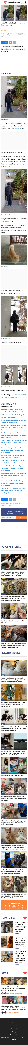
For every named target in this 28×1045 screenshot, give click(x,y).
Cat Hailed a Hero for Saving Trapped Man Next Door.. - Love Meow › (13, 456)
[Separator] (14, 42)
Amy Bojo (4, 30)
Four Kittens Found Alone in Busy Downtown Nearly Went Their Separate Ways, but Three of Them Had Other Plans (20, 957)
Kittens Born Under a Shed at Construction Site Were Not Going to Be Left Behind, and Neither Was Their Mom (13, 1008)
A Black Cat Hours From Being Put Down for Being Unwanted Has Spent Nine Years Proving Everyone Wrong (13, 871)
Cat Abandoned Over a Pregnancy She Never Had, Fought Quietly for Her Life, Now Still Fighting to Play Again (13, 598)
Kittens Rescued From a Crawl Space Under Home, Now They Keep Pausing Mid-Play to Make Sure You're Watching (13, 847)
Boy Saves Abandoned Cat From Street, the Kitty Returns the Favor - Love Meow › (13, 475)
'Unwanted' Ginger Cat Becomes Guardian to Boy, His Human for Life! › (13, 411)
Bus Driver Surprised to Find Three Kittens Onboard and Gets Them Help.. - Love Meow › (13, 435)
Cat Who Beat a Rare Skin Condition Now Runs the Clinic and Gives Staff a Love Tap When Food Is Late (13, 896)
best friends (18, 503)
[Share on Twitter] (10, 42)
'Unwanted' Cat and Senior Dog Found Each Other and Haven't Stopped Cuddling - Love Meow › (13, 490)
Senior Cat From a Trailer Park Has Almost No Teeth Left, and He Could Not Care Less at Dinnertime (13, 988)
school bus (4, 503)
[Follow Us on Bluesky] (18, 906)
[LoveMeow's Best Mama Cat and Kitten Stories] (14, 611)
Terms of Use (14, 1035)
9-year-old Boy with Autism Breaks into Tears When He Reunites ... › (13, 421)
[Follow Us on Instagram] (14, 906)
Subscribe (21, 517)
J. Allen (9, 1012)
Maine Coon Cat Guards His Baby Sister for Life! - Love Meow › (13, 416)
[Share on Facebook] (4, 42)
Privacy (14, 1032)
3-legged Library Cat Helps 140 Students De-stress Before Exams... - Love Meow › (12, 450)
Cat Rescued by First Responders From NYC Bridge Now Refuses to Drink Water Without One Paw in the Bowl (13, 753)
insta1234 (7, 119)
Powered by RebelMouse (24, 3)
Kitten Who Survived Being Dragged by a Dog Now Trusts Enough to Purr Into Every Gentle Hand (13, 822)
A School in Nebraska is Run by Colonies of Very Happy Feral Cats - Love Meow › (12, 468)
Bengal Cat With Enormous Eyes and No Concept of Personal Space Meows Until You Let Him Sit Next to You (13, 645)
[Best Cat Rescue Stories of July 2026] (14, 765)
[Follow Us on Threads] (22, 906)
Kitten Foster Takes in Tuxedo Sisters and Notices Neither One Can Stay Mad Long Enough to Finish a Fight (14, 728)
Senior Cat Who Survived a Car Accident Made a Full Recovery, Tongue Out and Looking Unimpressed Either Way (13, 680)
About (14, 1023)
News (3, 569)
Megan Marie (10, 993)
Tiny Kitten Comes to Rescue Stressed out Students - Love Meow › (13, 462)
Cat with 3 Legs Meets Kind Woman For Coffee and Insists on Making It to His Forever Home (13, 704)
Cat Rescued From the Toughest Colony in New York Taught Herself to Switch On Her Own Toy (13, 798)
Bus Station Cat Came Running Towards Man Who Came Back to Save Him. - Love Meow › (13, 427)
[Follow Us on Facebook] (5, 906)
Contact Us (14, 1029)
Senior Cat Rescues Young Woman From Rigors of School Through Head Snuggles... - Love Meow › (14, 442)
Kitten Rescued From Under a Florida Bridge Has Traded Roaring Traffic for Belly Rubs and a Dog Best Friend (12, 574)
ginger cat (11, 503)
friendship (4, 505)
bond (9, 505)
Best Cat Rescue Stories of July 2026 (12, 776)
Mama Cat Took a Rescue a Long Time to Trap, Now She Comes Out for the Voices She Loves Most (20, 926)
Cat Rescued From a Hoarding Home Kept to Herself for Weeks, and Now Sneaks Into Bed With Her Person (20, 941)
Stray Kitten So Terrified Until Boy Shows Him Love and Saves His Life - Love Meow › (12, 483)
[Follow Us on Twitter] (9, 906)
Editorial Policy (14, 1026)
